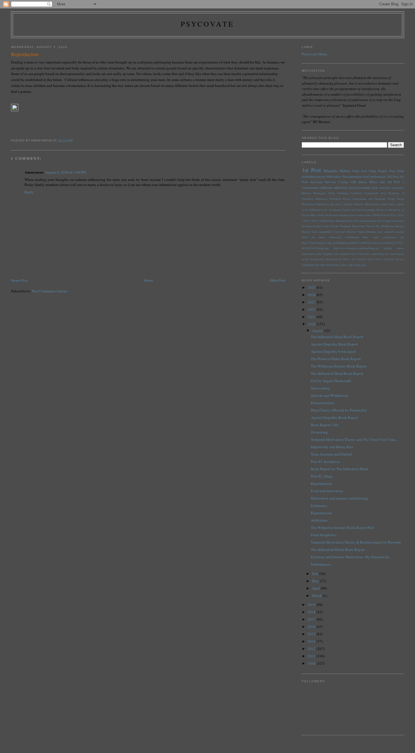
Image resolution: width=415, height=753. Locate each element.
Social (334, 226)
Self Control (384, 221)
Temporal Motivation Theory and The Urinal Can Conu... (354, 439)
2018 (312, 611)
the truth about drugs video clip (333, 265)
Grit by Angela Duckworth (331, 380)
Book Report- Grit (324, 424)
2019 (312, 604)
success (399, 259)
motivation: (397, 254)
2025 (312, 287)
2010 (312, 663)
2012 (312, 648)
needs (305, 259)
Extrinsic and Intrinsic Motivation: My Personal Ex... (351, 556)
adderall (389, 232)
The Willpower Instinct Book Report (339, 366)
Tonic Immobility (321, 232)
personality (363, 187)
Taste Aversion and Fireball (331, 454)
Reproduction (321, 483)
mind (354, 254)
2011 (312, 655)
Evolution (335, 199)
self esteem (358, 259)
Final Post (359, 171)
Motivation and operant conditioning (339, 498)
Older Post (277, 280)
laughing (328, 254)
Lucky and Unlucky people (358, 210)
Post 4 (307, 221)
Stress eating (320, 388)
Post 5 (316, 221)
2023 (312, 302)
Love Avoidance (331, 210)
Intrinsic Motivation (366, 204)
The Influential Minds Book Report (338, 549)
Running (341, 221)
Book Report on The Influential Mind (339, 468)
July (315, 573)
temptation (308, 265)
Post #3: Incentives (325, 461)
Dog (383, 193)
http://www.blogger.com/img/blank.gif (356, 248)
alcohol (399, 232)
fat (402, 237)
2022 (312, 309)
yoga (363, 265)
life (336, 254)
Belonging (319, 193)
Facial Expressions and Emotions (364, 199)
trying (356, 265)
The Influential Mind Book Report (337, 336)
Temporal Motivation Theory (357, 226)
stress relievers (384, 259)
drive (366, 237)
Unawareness (310, 187)
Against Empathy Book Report (334, 344)
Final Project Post (382, 171)
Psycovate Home (314, 53)
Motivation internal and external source (348, 215)
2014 (312, 641)
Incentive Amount (342, 204)
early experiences (385, 237)
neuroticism (317, 259)
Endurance (321, 199)
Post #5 (385, 215)
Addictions (319, 520)
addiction (326, 187)
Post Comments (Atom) (49, 291)
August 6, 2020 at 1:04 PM (65, 172)
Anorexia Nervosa (323, 182)
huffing (388, 248)
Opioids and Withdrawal (329, 395)
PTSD (376, 215)
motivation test (380, 254)
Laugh (383, 204)
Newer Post (19, 280)
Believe (306, 193)
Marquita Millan (337, 170)
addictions (340, 187)
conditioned (352, 237)
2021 (312, 316)
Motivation (334, 176)
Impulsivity (322, 204)
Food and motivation (327, 490)
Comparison (371, 193)
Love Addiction (311, 210)
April (316, 588)
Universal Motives (345, 232)
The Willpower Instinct (389, 226)
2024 (312, 294)
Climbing (342, 193)
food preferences (374, 176)
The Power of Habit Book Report (336, 358)
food (352, 187)
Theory (306, 232)
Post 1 (399, 182)
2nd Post (392, 176)
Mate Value (317, 215)
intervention (309, 254)
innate (400, 248)
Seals (350, 221)
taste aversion (381, 187)
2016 (312, 626)
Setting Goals (321, 226)
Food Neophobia (324, 534)
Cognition (356, 193)
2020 (312, 324)
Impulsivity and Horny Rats (332, 446)
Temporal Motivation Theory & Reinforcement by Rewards (356, 542)
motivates (364, 254)
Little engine (396, 204)
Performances (321, 564)
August (318, 330)
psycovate (208, 24)
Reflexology (328, 221)
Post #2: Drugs (322, 476)
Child (331, 193)
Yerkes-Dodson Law (370, 232)
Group (391, 199)
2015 (312, 633)
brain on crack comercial (321, 237)
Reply (29, 191)
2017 (312, 619)
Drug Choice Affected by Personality (339, 410)
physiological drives (338, 259)
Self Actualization (365, 221)
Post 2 (394, 215)
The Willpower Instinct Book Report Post (342, 527)
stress (370, 259)
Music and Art (380, 182)
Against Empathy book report (333, 351)
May (316, 580)
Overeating (319, 432)
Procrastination (352, 176)
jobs (319, 254)
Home (148, 280)
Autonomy (398, 188)
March (317, 595)
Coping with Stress (352, 182)
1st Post (311, 170)
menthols (344, 254)
